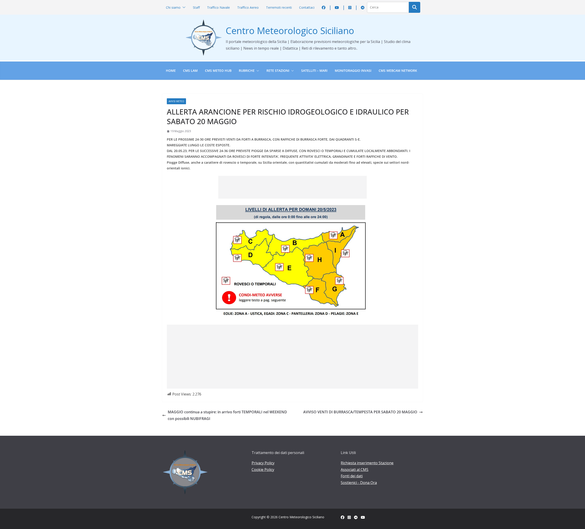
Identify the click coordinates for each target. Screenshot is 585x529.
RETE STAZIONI (277, 70)
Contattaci (306, 7)
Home (171, 70)
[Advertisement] (292, 187)
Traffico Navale (218, 7)
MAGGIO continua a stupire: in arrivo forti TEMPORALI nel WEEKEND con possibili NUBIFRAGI (227, 415)
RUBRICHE (247, 70)
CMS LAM (190, 70)
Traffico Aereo (248, 7)
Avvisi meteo (176, 101)
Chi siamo (173, 7)
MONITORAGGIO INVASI (353, 70)
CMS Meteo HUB (218, 70)
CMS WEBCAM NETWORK (398, 70)
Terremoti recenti (279, 7)
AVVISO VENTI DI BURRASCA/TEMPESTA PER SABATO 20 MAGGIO (360, 411)
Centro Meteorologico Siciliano (290, 30)
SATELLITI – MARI (314, 70)
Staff (196, 7)
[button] (183, 7)
